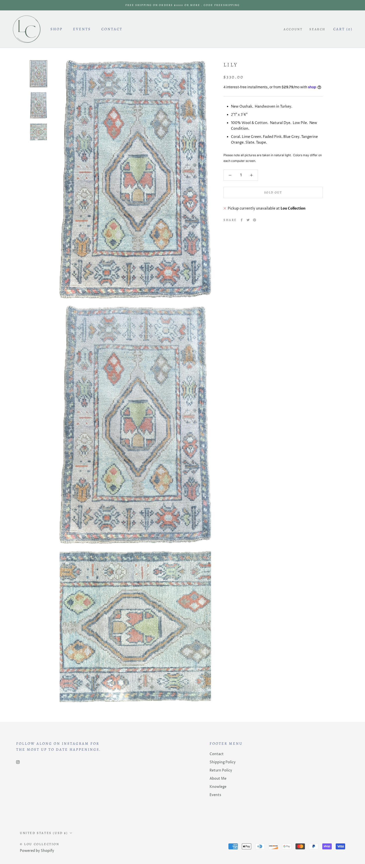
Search (317, 29)
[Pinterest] (254, 219)
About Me (218, 778)
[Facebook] (241, 219)
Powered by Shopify (37, 850)
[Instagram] (18, 762)
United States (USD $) (44, 833)
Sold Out (273, 192)
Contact (217, 754)
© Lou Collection (39, 844)
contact (111, 29)
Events (82, 29)
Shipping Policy (223, 762)
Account (293, 29)
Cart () (343, 29)
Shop (56, 29)
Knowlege (218, 786)
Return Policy (221, 770)
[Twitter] (248, 219)
